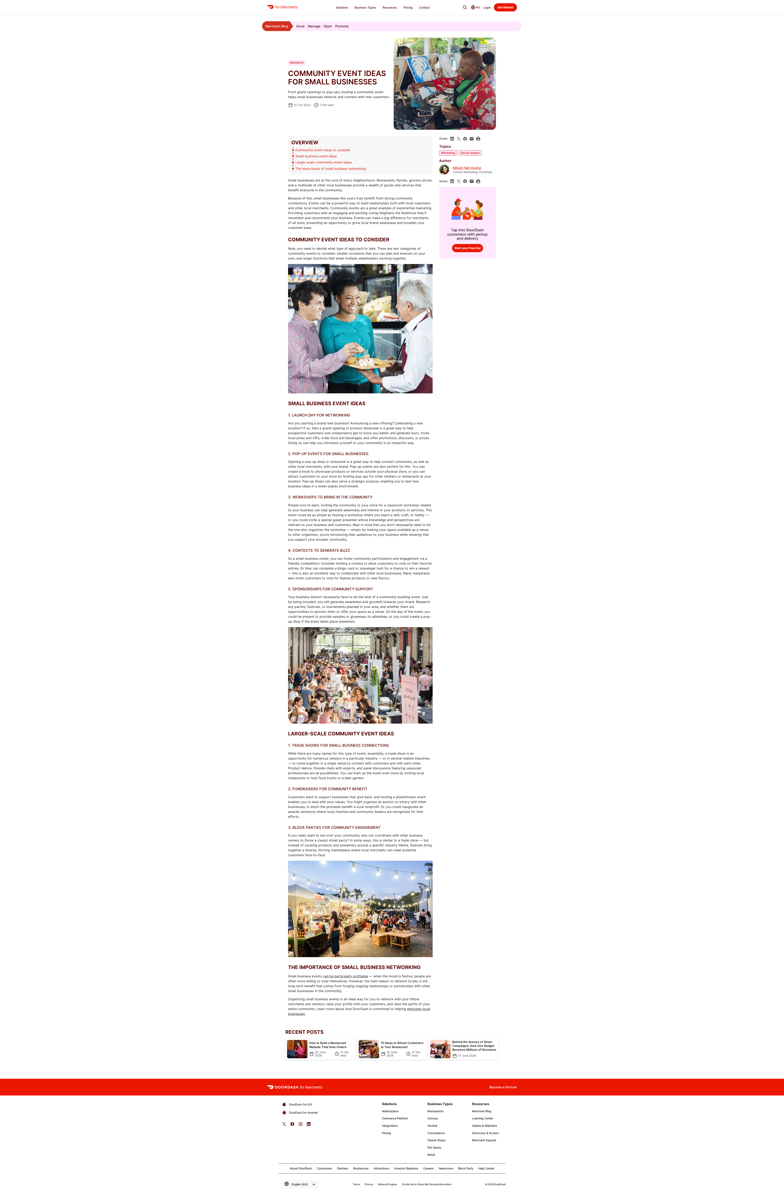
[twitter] (284, 1125)
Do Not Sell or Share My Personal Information (426, 1184)
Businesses (361, 1168)
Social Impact (470, 152)
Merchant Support (484, 1140)
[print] (478, 138)
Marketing (448, 152)
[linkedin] (452, 138)
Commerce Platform (395, 1118)
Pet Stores (434, 1147)
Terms (356, 1184)
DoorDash (500, 1184)
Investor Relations (406, 1168)
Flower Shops (436, 1140)
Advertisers (381, 1168)
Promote (342, 26)
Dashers (342, 1168)
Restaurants (435, 1111)
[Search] (464, 7)
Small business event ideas (316, 156)
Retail (431, 1154)
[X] (458, 138)
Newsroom (446, 1168)
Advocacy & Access (485, 1133)
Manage (314, 26)
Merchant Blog (276, 26)
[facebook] (465, 138)
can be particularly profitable (345, 976)
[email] (471, 138)
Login (487, 7)
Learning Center (482, 1118)
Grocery (433, 1118)
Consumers (324, 1168)
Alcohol (432, 1125)
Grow (300, 26)
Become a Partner (503, 1087)
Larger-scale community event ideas (323, 162)
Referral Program (387, 1184)
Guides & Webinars (484, 1125)
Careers (428, 1168)
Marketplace (390, 1111)
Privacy (369, 1184)
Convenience (436, 1133)
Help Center (486, 1168)
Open (328, 26)
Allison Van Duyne (467, 168)
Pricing (386, 1133)
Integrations (390, 1125)
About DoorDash (301, 1168)
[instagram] (300, 1125)
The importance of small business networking (330, 169)
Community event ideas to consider (323, 150)
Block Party (465, 1168)
